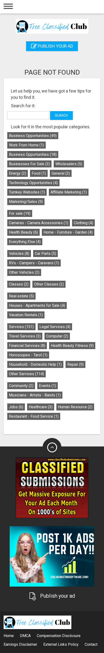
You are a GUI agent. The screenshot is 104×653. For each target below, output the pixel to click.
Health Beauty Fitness (72, 345)
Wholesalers (68, 164)
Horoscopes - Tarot (28, 355)
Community (21, 385)
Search (61, 115)
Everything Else (25, 241)
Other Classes (49, 284)
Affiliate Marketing (69, 192)
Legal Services (54, 326)
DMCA (25, 635)
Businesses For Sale (29, 164)
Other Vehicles (24, 272)
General (61, 173)
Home (9, 635)
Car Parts (45, 253)
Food (39, 173)
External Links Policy (61, 644)
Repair (75, 364)
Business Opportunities (33, 135)
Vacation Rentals (26, 315)
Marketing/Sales (26, 201)
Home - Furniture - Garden (68, 232)
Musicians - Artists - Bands (35, 395)
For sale (19, 213)
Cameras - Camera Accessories (38, 223)
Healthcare (40, 407)
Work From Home (26, 145)
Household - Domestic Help (35, 364)
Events (47, 385)
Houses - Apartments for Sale (37, 305)
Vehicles (19, 253)
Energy (17, 173)
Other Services (26, 374)
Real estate (21, 296)
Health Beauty (23, 232)
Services (21, 326)
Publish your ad (55, 46)
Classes (19, 284)
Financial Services (27, 345)
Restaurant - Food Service (34, 416)
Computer (57, 336)
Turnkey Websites (27, 192)
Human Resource (75, 407)
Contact (91, 644)
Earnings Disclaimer (20, 644)
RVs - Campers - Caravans (34, 263)
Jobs (16, 407)
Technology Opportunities (33, 182)
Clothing (83, 223)
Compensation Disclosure (59, 635)
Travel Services (25, 336)
